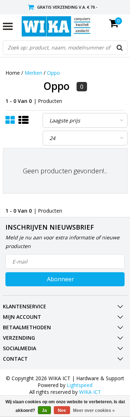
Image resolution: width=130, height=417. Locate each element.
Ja (44, 410)
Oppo (53, 72)
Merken (33, 72)
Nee (62, 410)
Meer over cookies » (94, 410)
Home (12, 72)
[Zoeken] (119, 47)
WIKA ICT (90, 391)
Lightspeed (79, 385)
